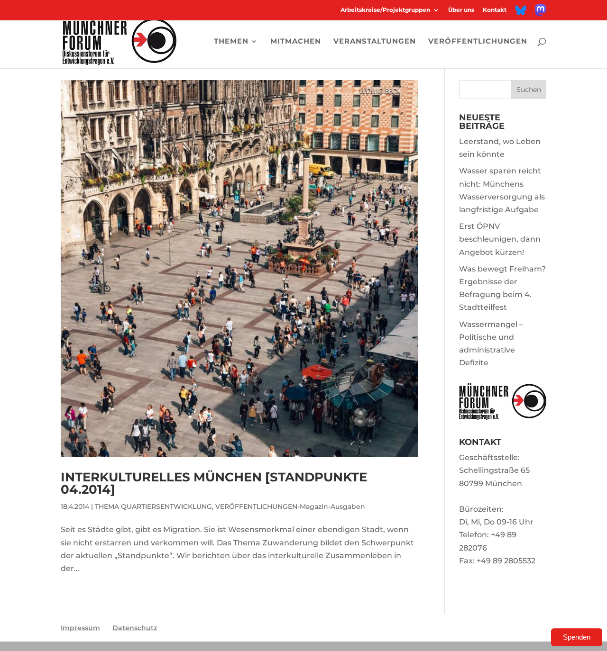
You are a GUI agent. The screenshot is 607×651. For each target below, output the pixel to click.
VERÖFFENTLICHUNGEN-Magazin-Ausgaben (290, 506)
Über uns (461, 10)
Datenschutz (134, 628)
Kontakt (494, 10)
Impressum (80, 628)
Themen (231, 41)
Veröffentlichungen (477, 41)
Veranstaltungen (374, 41)
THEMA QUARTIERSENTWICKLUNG (153, 506)
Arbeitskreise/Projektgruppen (385, 10)
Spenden (576, 637)
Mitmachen (295, 41)
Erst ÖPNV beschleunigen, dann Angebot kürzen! (500, 239)
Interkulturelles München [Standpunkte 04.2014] (214, 483)
